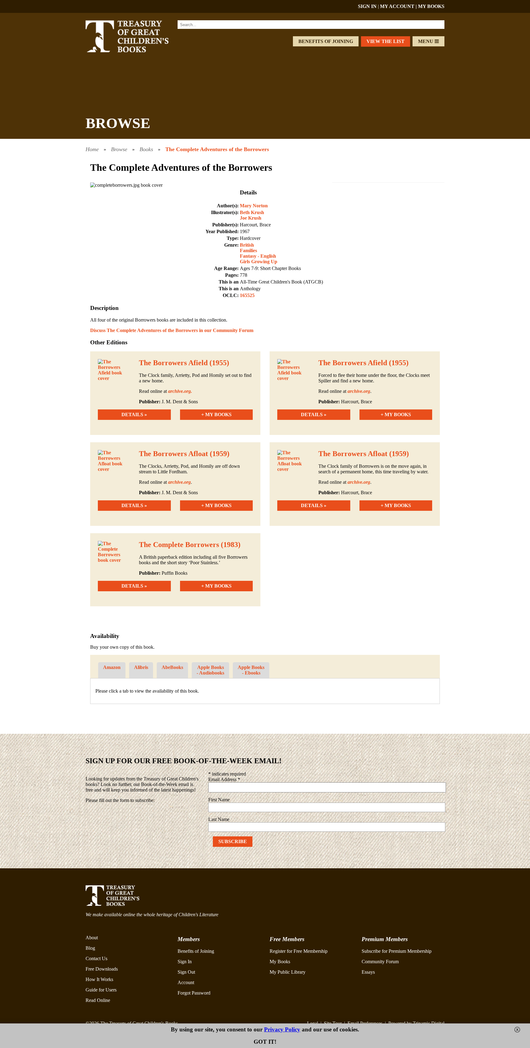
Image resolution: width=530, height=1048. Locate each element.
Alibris (141, 667)
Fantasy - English (258, 256)
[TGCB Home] (135, 50)
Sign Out (186, 972)
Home (92, 149)
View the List (386, 41)
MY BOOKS (431, 6)
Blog (90, 948)
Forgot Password (194, 992)
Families (248, 250)
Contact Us (96, 958)
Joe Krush (250, 218)
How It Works (99, 979)
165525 (247, 295)
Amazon (112, 667)
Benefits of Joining (325, 41)
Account (186, 982)
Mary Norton (254, 205)
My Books (280, 961)
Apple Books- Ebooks (251, 670)
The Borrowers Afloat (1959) (184, 454)
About (92, 937)
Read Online (98, 1000)
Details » (134, 414)
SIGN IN (367, 6)
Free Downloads (102, 969)
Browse (119, 149)
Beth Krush (252, 212)
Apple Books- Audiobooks (210, 670)
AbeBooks (172, 667)
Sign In (185, 961)
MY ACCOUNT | (399, 6)
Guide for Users (101, 989)
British (247, 245)
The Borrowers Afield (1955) (184, 363)
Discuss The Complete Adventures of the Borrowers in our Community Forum (171, 330)
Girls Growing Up (258, 261)
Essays (368, 972)
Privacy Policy (282, 1029)
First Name (219, 799)
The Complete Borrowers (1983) (189, 545)
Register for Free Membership (299, 951)
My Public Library (287, 972)
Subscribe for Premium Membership (397, 951)
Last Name (218, 819)
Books (146, 149)
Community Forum (380, 961)
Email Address (224, 779)
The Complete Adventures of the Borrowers (217, 149)
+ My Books (216, 414)
